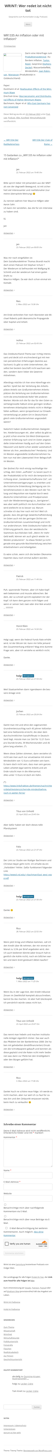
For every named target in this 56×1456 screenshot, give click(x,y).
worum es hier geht (12, 1432)
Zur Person (8, 1355)
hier (32, 1280)
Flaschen (7, 1348)
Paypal (43, 1287)
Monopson (13, 74)
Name (7, 1170)
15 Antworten (10, 46)
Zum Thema (9, 1327)
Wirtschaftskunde (38, 117)
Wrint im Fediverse (12, 1302)
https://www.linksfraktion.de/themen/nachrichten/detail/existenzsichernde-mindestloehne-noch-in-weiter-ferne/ (28, 789)
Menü (28, 24)
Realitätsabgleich (11, 1352)
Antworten (8, 233)
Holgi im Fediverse (12, 1309)
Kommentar (10, 1137)
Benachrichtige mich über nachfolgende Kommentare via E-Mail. (24, 1209)
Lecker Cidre (27, 1383)
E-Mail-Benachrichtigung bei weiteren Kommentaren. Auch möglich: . (26, 1232)
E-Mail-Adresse (12, 1181)
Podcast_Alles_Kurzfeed (18, 117)
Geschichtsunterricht (13, 1359)
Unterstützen (9, 1429)
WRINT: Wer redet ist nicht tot (28, 8)
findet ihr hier (38, 1277)
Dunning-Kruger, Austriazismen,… (26, 1377)
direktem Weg (13, 1291)
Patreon (35, 1287)
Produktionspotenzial (35, 56)
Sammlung (20, 1264)
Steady (28, 1287)
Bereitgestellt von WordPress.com (37, 1450)
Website (8, 1193)
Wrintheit (8, 1334)
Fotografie (8, 1345)
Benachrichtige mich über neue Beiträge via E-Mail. (27, 1221)
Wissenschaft (9, 1330)
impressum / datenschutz (15, 1425)
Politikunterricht (11, 1341)
